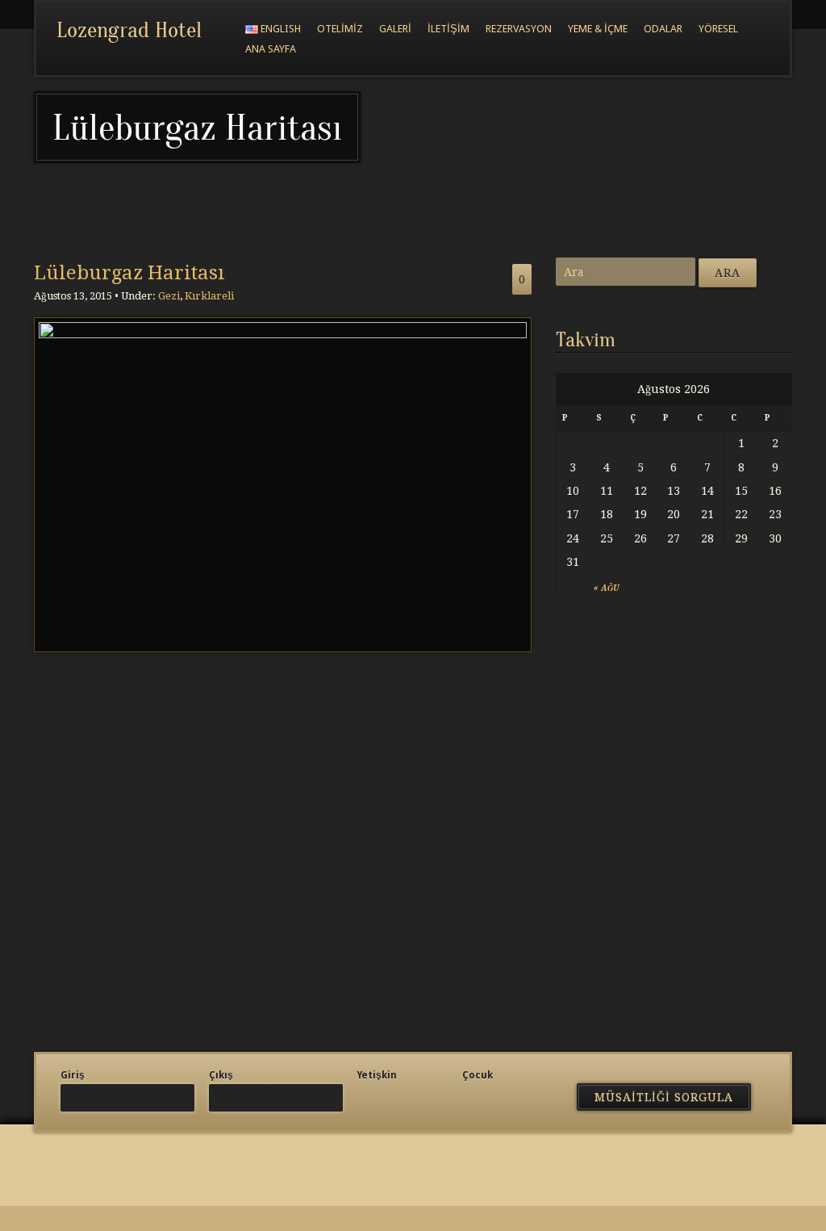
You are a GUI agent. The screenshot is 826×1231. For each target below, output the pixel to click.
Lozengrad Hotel (129, 30)
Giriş (72, 1075)
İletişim (448, 29)
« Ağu (606, 588)
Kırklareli (209, 296)
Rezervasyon (519, 29)
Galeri (395, 29)
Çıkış (221, 1075)
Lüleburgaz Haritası (129, 273)
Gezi (169, 296)
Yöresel (718, 29)
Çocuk (477, 1075)
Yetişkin (377, 1075)
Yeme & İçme (598, 29)
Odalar (663, 29)
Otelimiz (340, 29)
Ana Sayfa (270, 49)
